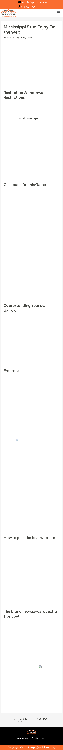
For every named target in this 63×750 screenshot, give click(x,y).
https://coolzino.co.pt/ (42, 747)
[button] (58, 12)
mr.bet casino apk (28, 118)
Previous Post (20, 720)
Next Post (42, 720)
